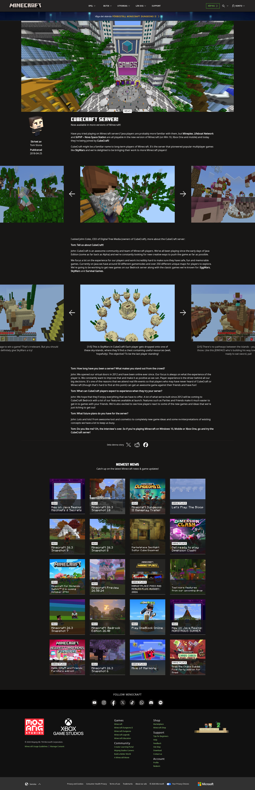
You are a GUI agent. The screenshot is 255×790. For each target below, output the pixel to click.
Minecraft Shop (159, 727)
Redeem (156, 766)
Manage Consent (57, 746)
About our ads (141, 784)
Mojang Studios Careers (124, 750)
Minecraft (118, 724)
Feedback (157, 743)
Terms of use (115, 784)
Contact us (157, 754)
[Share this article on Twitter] (128, 444)
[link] (94, 703)
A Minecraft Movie (121, 757)
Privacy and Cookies (75, 784)
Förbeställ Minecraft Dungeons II (134, 16)
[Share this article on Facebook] (145, 444)
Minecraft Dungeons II (123, 727)
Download (157, 750)
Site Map (157, 747)
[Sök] (226, 6)
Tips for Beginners (160, 736)
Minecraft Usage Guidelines (36, 746)
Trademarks (128, 784)
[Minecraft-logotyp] (25, 6)
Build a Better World (122, 754)
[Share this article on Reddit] (137, 444)
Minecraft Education (122, 738)
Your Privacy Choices (180, 784)
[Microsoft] (205, 784)
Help (155, 740)
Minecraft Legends (122, 734)
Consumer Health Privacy (96, 784)
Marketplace (158, 724)
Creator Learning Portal (124, 747)
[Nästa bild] (183, 194)
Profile (156, 762)
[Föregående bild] (72, 194)
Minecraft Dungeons (122, 731)
